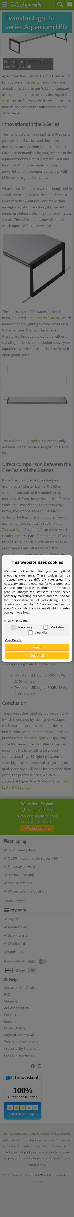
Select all (37, 655)
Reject (37, 647)
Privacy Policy (13, 621)
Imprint (28, 621)
